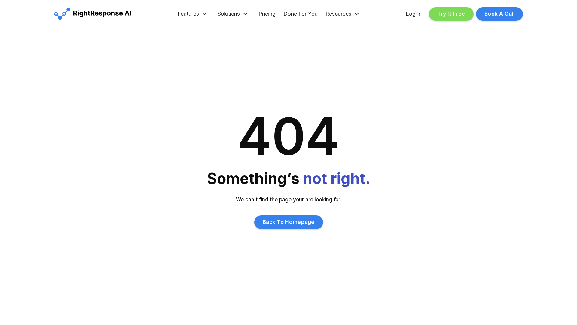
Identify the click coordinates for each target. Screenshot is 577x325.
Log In (414, 14)
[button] (192, 14)
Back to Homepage (289, 222)
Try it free (451, 14)
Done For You (300, 14)
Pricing (267, 14)
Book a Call (499, 14)
